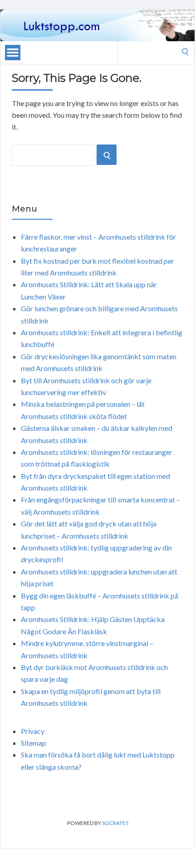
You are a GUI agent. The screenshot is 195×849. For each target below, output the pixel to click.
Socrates (115, 823)
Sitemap (33, 742)
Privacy (32, 731)
